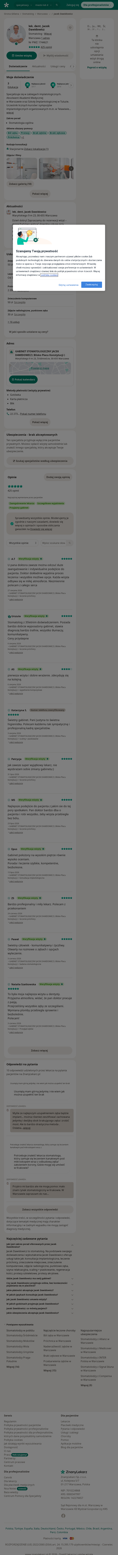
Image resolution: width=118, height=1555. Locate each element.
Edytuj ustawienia (69, 285)
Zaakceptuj (91, 284)
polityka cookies (49, 275)
